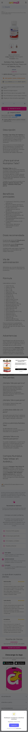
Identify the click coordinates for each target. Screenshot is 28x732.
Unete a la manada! (21, 369)
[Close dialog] (27, 358)
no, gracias (21, 371)
